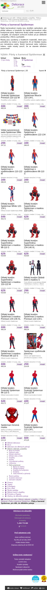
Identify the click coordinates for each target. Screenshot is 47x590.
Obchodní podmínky (22, 515)
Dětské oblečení (14, 454)
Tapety (9, 484)
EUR (32, 11)
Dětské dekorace (13, 443)
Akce (9, 445)
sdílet (35, 588)
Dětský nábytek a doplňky (17, 449)
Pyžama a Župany (14, 494)
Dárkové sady (14, 452)
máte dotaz (14, 588)
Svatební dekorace (15, 478)
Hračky (11, 459)
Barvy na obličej (18, 467)
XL (17, 66)
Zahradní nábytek (15, 480)
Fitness (10, 483)
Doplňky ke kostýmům (21, 470)
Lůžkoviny (12, 463)
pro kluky (6, 60)
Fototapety (11, 486)
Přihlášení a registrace (8, 1)
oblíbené (26, 588)
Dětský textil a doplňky (16, 492)
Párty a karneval (14, 465)
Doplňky (12, 458)
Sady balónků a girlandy (21, 473)
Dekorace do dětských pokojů (18, 447)
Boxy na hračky (14, 450)
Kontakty (22, 521)
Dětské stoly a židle (16, 456)
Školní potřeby (14, 476)
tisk (43, 588)
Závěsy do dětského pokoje (17, 496)
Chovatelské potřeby (16, 461)
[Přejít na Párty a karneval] (44, 55)
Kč (27, 11)
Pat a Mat (11, 488)
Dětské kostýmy (18, 468)
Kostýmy (16, 472)
